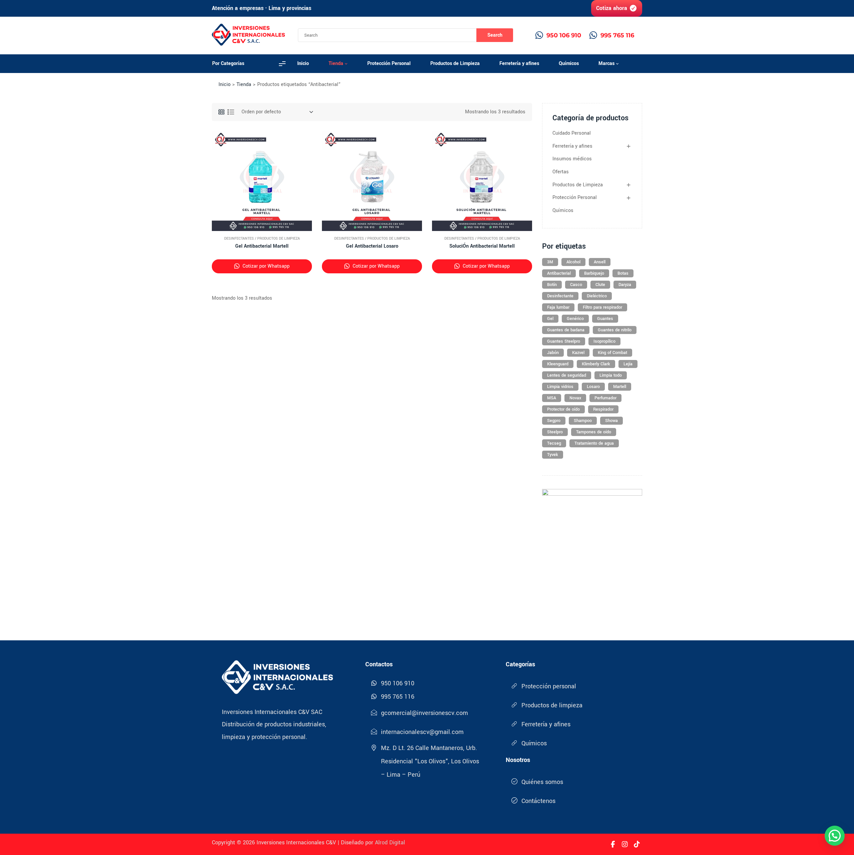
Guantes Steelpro (563, 341)
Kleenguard (557, 364)
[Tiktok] (636, 844)
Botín (552, 285)
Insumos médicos (572, 158)
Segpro (553, 421)
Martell (619, 387)
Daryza (624, 285)
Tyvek (552, 455)
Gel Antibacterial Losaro (372, 246)
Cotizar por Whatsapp (265, 266)
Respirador (603, 409)
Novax (575, 398)
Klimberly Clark (596, 364)
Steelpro (555, 432)
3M (550, 262)
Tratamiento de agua (594, 443)
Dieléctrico (597, 296)
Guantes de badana (565, 330)
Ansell (599, 262)
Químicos (562, 210)
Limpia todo (610, 375)
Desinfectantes (239, 238)
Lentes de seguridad (566, 375)
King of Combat (612, 353)
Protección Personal (574, 197)
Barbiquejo (594, 273)
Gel (550, 319)
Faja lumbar (558, 307)
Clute (600, 285)
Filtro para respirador (602, 307)
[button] (835, 836)
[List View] (231, 112)
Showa (611, 421)
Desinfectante (560, 296)
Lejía (627, 364)
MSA (551, 398)
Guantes (605, 319)
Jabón (553, 353)
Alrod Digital (390, 842)
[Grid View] (221, 112)
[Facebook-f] (612, 844)
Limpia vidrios (560, 387)
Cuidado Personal (571, 133)
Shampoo (583, 421)
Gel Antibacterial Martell (262, 246)
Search (494, 35)
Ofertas (560, 171)
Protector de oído (563, 409)
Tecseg (554, 443)
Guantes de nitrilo (614, 330)
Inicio (225, 84)
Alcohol (573, 262)
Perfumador (605, 398)
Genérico (575, 319)
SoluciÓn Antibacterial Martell (482, 246)
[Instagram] (624, 844)
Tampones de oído (593, 432)
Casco (576, 285)
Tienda (244, 84)
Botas (622, 273)
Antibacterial (559, 273)
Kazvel (578, 353)
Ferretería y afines (572, 146)
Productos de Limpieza (278, 238)
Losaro (593, 387)
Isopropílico (604, 341)
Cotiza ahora (611, 8)
